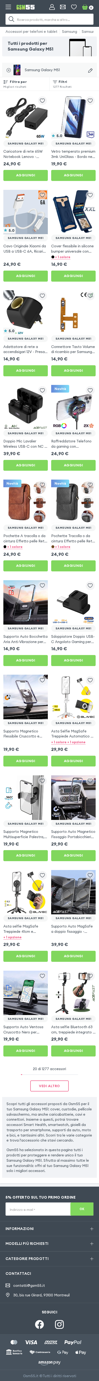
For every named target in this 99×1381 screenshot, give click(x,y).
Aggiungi (25, 175)
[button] (73, 257)
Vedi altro (49, 1086)
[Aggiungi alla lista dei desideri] (42, 100)
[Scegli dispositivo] (90, 70)
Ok (82, 1209)
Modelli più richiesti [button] (27, 1243)
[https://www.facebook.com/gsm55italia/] (39, 1324)
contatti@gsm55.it (29, 1285)
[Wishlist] (74, 7)
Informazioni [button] (20, 1228)
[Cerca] (12, 19)
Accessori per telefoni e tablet (31, 31)
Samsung (69, 31)
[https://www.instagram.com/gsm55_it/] (59, 1324)
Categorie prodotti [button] (27, 1258)
